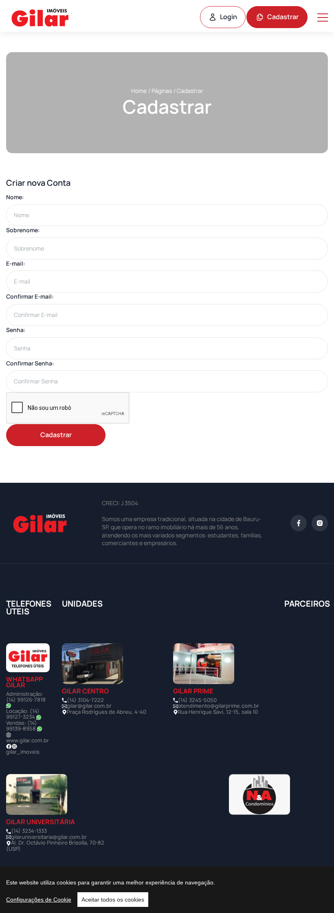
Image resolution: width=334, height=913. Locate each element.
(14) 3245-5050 (197, 700)
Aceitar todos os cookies (112, 899)
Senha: (16, 330)
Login (228, 16)
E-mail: (15, 263)
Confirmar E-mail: (30, 296)
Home (139, 91)
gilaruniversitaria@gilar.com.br (49, 837)
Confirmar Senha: (30, 363)
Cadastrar (283, 16)
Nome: (15, 197)
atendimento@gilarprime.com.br (218, 705)
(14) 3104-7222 (85, 700)
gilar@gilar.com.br (89, 705)
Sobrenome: (23, 230)
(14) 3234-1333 (29, 831)
